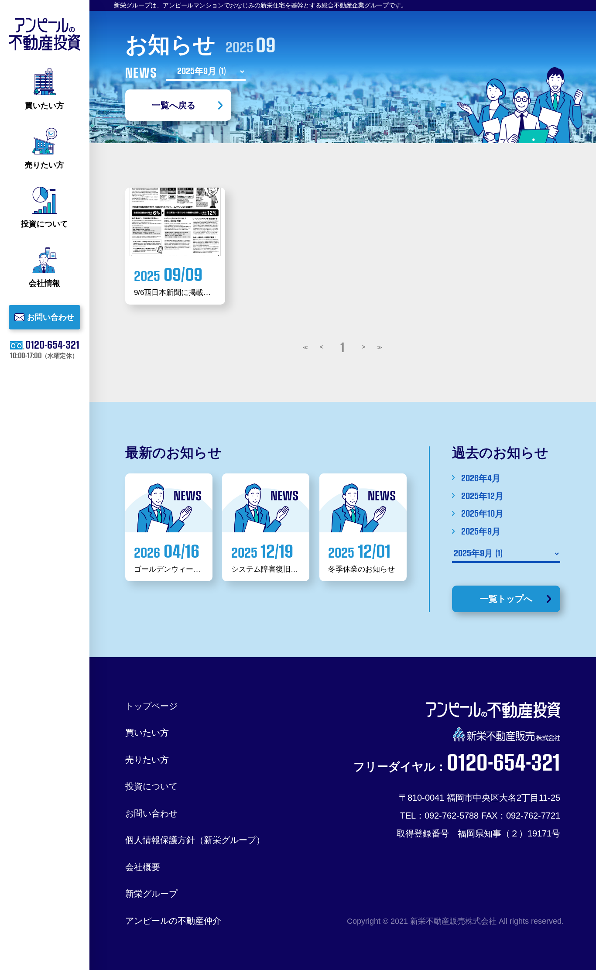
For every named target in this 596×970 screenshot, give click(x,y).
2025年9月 (480, 531)
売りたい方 (147, 759)
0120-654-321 (52, 344)
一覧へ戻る (173, 105)
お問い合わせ (151, 813)
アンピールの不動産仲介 (173, 920)
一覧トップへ (506, 598)
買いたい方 (147, 732)
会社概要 (142, 867)
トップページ (151, 706)
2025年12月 (482, 495)
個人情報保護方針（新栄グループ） (195, 840)
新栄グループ (151, 893)
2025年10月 (482, 513)
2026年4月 (480, 477)
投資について (151, 786)
